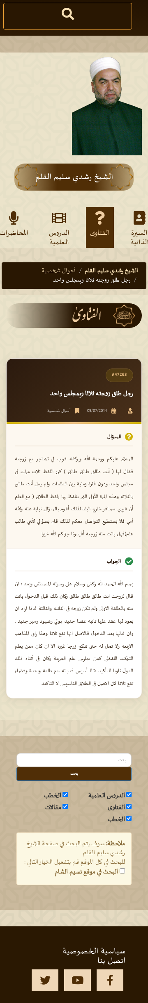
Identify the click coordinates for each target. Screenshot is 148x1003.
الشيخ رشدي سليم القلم (111, 271)
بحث (74, 774)
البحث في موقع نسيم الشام (86, 871)
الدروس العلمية (59, 237)
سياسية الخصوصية (93, 951)
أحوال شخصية (59, 271)
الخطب (52, 795)
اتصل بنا (111, 960)
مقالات (53, 807)
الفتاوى (100, 233)
